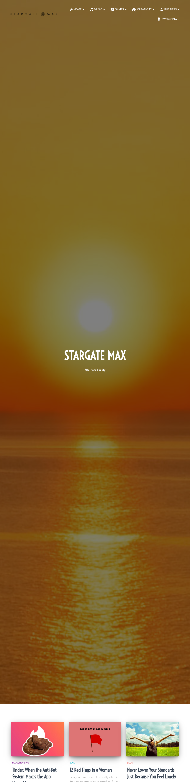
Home (78, 9)
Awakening (170, 18)
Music (98, 9)
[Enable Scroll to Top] (182, 774)
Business (171, 9)
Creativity (145, 9)
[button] (83, 9)
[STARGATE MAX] (34, 14)
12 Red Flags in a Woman (91, 770)
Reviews (24, 762)
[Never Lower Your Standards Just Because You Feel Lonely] (152, 739)
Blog (15, 762)
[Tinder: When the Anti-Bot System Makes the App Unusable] (37, 739)
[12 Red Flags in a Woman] (95, 739)
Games (120, 9)
